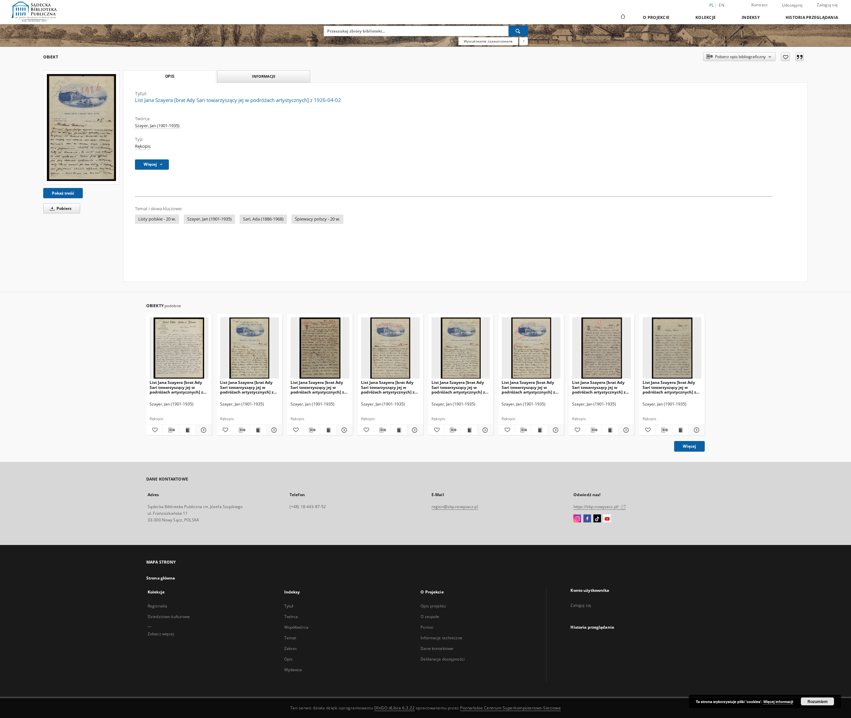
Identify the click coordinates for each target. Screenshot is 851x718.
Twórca (291, 616)
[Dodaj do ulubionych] (785, 56)
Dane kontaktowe (437, 648)
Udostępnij (792, 5)
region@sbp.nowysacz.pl (454, 506)
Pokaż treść (63, 193)
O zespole (430, 616)
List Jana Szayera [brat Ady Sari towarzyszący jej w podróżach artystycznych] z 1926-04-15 (528, 387)
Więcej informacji (778, 701)
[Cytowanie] (799, 56)
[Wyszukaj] (518, 31)
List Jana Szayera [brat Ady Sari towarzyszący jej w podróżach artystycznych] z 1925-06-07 (599, 387)
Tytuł (289, 606)
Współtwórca (296, 627)
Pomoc (427, 627)
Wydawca (293, 670)
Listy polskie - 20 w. (157, 219)
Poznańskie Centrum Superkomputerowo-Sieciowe (510, 708)
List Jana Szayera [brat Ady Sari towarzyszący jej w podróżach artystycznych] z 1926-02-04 (176, 387)
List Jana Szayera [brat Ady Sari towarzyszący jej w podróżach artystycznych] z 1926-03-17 (388, 387)
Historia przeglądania (812, 17)
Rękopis (143, 146)
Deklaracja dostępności (443, 659)
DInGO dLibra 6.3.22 (394, 708)
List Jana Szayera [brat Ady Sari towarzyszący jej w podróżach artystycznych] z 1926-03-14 (247, 387)
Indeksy (751, 17)
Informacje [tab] (263, 76)
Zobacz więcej (161, 634)
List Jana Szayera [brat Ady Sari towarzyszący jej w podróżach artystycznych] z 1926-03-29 (458, 387)
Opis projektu (433, 606)
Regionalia (157, 606)
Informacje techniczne (441, 638)
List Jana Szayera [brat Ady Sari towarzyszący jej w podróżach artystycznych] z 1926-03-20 (317, 387)
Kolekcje (705, 17)
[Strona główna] (622, 17)
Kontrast (759, 5)
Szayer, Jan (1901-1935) (157, 126)
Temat (290, 638)
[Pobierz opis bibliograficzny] (171, 430)
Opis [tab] (169, 76)
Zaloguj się (827, 5)
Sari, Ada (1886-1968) (263, 219)
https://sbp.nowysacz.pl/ (596, 506)
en (721, 5)
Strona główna (160, 578)
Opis (288, 659)
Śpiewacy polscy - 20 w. (317, 219)
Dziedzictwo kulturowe (169, 616)
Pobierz (63, 208)
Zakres (290, 648)
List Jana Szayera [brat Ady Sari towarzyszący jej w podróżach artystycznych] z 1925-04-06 (669, 387)
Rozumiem (817, 701)
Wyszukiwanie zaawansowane (488, 41)
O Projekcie (656, 17)
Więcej (689, 446)
